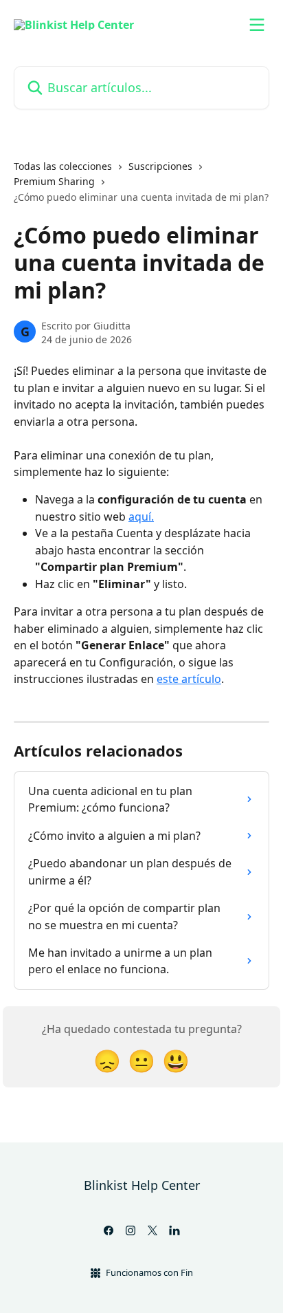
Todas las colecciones (63, 166)
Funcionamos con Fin (149, 1272)
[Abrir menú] (257, 25)
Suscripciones (160, 166)
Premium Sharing (54, 181)
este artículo (189, 678)
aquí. (141, 516)
